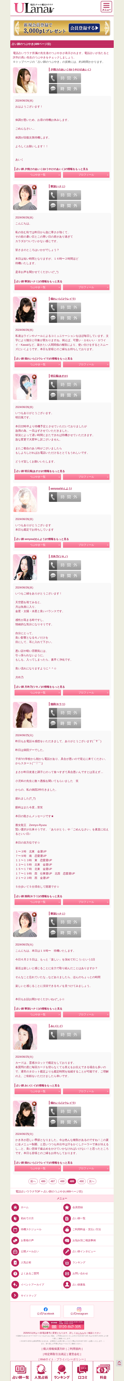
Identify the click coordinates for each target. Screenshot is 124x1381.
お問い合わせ (80, 1273)
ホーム (25, 1207)
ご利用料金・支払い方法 (86, 1229)
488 (62, 1181)
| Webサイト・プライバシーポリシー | (62, 1359)
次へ (91, 1181)
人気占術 (26, 1262)
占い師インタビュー (84, 1251)
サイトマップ (28, 1295)
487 (53, 1181)
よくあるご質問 (30, 1273)
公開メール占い (30, 1251)
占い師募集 (78, 1284)
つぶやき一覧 (38, 174)
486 (43, 1181)
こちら (81, 1333)
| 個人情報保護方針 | (54, 1348)
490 (81, 1181)
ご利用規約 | (75, 1348)
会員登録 (77, 1207)
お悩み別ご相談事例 (84, 1240)
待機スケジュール (31, 1229)
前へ (33, 1181)
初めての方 (27, 1218)
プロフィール (86, 174)
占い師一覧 (78, 1218)
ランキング (78, 1262)
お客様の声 (27, 1240)
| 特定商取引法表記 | (55, 1354)
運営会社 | (75, 1354)
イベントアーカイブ (32, 1284)
